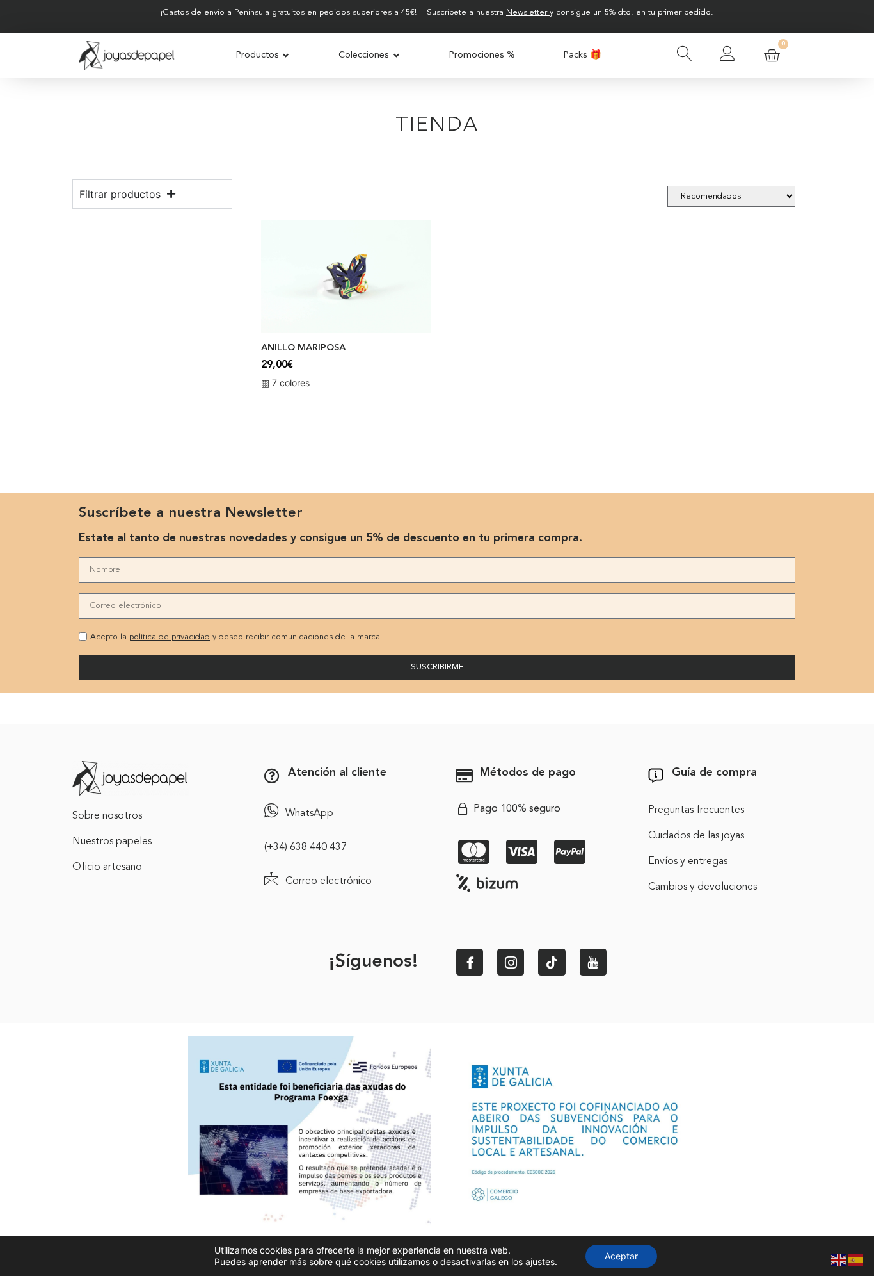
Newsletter (526, 12)
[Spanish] (856, 1258)
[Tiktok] (551, 962)
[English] (839, 1258)
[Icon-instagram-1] (510, 962)
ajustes (540, 1261)
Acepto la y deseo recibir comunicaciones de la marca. (236, 637)
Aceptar (621, 1255)
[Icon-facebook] (469, 962)
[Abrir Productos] (286, 56)
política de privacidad (169, 637)
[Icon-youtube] (593, 962)
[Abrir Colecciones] (396, 56)
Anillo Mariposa (303, 348)
